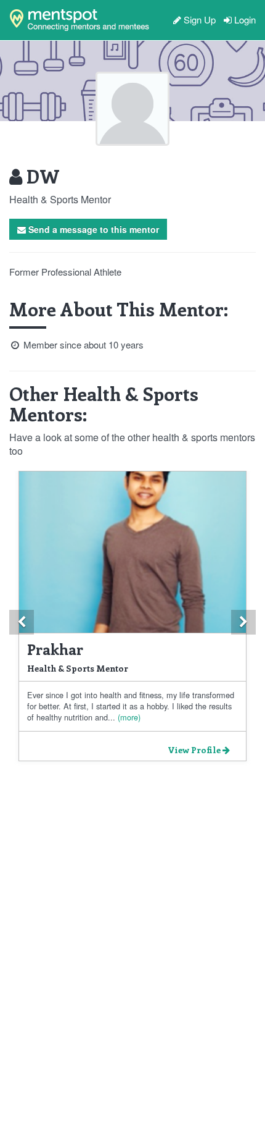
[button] (21, 622)
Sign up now (67, 67)
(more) (128, 717)
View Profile (195, 750)
